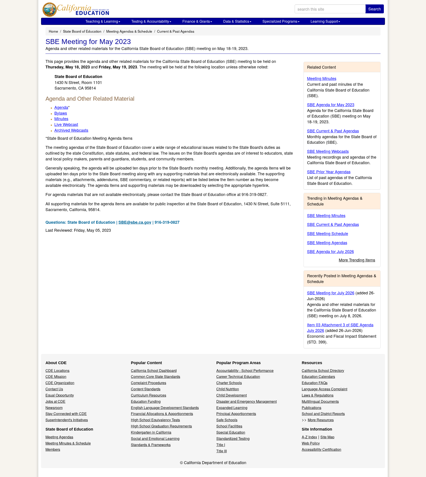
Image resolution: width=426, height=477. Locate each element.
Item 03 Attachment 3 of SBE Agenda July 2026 (340, 327)
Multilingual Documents (320, 401)
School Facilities (229, 426)
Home (53, 31)
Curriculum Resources (148, 395)
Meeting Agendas (59, 436)
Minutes (61, 118)
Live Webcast (66, 124)
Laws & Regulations (317, 395)
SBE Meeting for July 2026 (330, 292)
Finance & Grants (196, 21)
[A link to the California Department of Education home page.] (74, 10)
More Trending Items (357, 260)
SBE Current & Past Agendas (333, 131)
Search (374, 9)
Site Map (327, 436)
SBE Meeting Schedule (327, 233)
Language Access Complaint (324, 388)
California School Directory (323, 370)
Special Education (230, 432)
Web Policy (311, 443)
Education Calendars (318, 376)
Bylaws (60, 113)
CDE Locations (57, 370)
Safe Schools (226, 419)
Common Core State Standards (155, 376)
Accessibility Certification (321, 449)
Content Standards (145, 388)
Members (52, 449)
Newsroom (54, 407)
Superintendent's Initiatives (66, 419)
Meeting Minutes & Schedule (68, 443)
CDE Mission (55, 376)
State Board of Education (82, 31)
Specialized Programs (279, 21)
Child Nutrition (227, 388)
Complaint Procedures (148, 382)
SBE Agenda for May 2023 (330, 104)
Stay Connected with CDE (66, 413)
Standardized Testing (233, 438)
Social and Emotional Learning (155, 438)
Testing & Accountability (150, 21)
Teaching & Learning (101, 21)
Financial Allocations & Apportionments (162, 413)
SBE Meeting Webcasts (328, 151)
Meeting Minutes (321, 78)
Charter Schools (229, 382)
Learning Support (324, 21)
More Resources (321, 419)
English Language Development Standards (165, 407)
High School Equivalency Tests (155, 419)
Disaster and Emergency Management (246, 401)
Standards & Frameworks (151, 444)
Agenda (61, 107)
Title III (221, 450)
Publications (311, 407)
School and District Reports (323, 413)
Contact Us (54, 388)
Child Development (231, 395)
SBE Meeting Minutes (326, 215)
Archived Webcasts (71, 130)
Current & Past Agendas (175, 31)
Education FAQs (314, 382)
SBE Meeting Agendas (327, 242)
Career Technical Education (238, 376)
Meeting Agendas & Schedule (129, 31)
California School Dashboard (154, 370)
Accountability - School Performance (245, 370)
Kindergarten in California (151, 432)
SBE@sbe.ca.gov (134, 222)
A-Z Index (309, 436)
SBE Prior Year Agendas (329, 171)
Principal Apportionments (236, 413)
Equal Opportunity (59, 395)
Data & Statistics (236, 21)
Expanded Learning (231, 407)
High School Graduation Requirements (161, 426)
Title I (220, 444)
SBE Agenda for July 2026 (330, 251)
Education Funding (146, 401)
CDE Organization (59, 382)
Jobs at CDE (55, 401)
